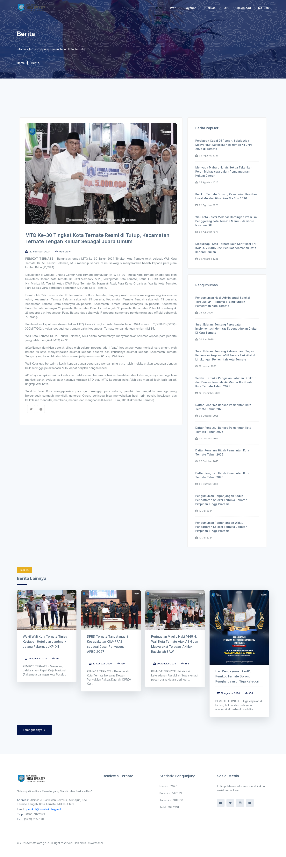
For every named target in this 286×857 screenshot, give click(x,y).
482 (186, 663)
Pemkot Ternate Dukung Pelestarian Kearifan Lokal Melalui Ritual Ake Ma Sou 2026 (226, 196)
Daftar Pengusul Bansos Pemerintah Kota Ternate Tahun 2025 (223, 429)
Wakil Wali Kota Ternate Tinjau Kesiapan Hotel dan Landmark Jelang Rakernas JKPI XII (45, 641)
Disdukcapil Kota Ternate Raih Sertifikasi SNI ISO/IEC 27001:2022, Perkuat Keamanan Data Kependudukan (225, 248)
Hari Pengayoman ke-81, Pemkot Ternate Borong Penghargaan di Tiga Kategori (237, 676)
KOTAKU (263, 8)
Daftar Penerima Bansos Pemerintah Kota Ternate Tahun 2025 (223, 407)
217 (57, 658)
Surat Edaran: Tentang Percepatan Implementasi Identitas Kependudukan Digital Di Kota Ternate (226, 328)
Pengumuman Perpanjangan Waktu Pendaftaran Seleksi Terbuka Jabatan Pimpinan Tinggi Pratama (221, 526)
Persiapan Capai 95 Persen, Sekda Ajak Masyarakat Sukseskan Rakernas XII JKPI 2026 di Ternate (223, 144)
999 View (65, 251)
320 (122, 663)
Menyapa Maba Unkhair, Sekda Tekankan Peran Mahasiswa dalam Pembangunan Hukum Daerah (223, 171)
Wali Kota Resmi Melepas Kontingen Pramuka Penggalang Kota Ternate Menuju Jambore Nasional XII (226, 221)
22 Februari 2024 (39, 251)
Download (244, 8)
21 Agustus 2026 (37, 658)
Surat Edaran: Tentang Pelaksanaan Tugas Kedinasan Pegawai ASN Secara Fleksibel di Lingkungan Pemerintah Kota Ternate (225, 355)
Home (159, 8)
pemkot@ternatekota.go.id (43, 809)
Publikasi (210, 8)
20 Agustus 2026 (102, 663)
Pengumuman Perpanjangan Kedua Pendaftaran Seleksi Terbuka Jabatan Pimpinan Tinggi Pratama (221, 500)
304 (250, 693)
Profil (173, 8)
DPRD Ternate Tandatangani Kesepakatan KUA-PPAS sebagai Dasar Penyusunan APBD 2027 (107, 644)
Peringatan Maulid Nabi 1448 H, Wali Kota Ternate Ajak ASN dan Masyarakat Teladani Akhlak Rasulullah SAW (174, 644)
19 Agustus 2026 (230, 693)
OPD (227, 8)
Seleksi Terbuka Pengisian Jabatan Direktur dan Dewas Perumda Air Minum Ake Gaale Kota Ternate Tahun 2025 (225, 382)
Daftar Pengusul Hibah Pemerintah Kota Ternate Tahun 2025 (222, 475)
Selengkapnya (33, 729)
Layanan (191, 8)
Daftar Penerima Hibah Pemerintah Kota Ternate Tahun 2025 (222, 452)
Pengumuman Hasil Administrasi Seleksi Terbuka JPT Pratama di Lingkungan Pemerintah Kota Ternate (222, 301)
